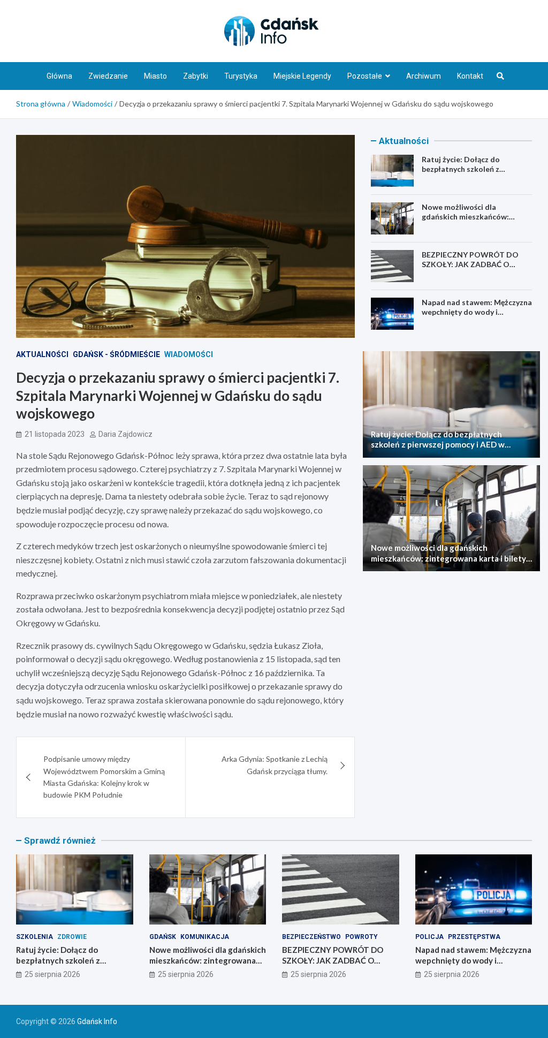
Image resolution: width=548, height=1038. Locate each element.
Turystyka (240, 76)
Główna (59, 76)
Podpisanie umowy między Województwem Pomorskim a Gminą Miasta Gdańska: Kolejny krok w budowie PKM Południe (104, 776)
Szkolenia (34, 937)
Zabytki (195, 76)
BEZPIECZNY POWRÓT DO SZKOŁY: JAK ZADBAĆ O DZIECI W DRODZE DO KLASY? (477, 264)
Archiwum (423, 76)
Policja (429, 937)
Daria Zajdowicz (125, 434)
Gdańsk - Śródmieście (116, 354)
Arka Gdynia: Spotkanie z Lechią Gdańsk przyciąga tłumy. (275, 764)
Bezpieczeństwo (311, 937)
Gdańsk (162, 937)
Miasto (155, 76)
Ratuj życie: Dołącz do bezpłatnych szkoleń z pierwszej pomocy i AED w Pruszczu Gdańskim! (467, 174)
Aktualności (42, 354)
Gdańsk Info (97, 1021)
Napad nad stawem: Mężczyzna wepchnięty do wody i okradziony (477, 312)
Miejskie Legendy (302, 76)
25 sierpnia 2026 (52, 974)
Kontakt (470, 76)
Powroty (361, 937)
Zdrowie (72, 937)
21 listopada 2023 (55, 434)
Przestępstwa (474, 937)
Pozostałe (364, 76)
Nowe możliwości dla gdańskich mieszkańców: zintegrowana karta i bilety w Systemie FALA (474, 221)
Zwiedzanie (108, 76)
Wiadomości (188, 354)
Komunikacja (204, 937)
